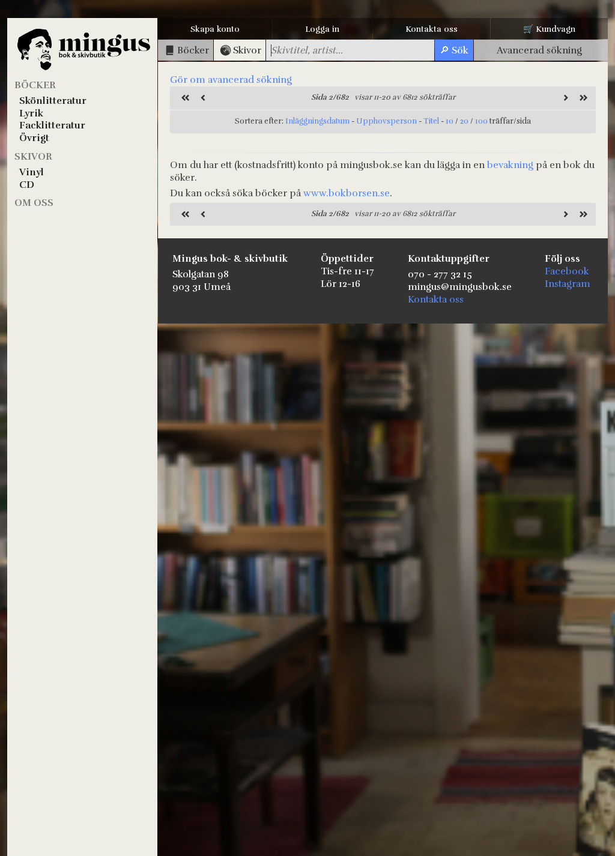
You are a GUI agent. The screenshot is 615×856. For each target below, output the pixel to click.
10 (449, 121)
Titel (431, 121)
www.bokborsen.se (346, 193)
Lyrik (31, 113)
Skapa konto (215, 29)
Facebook (567, 271)
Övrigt (34, 138)
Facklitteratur (52, 125)
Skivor (33, 157)
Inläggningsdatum (317, 121)
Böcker (35, 85)
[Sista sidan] (582, 98)
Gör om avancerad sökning (231, 80)
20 (464, 121)
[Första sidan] (184, 98)
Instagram (567, 284)
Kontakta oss (431, 29)
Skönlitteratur (52, 101)
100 (481, 121)
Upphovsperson (386, 121)
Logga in (322, 29)
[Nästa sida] (564, 98)
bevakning (510, 165)
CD (26, 185)
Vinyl (31, 172)
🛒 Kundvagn (549, 29)
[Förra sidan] (202, 98)
